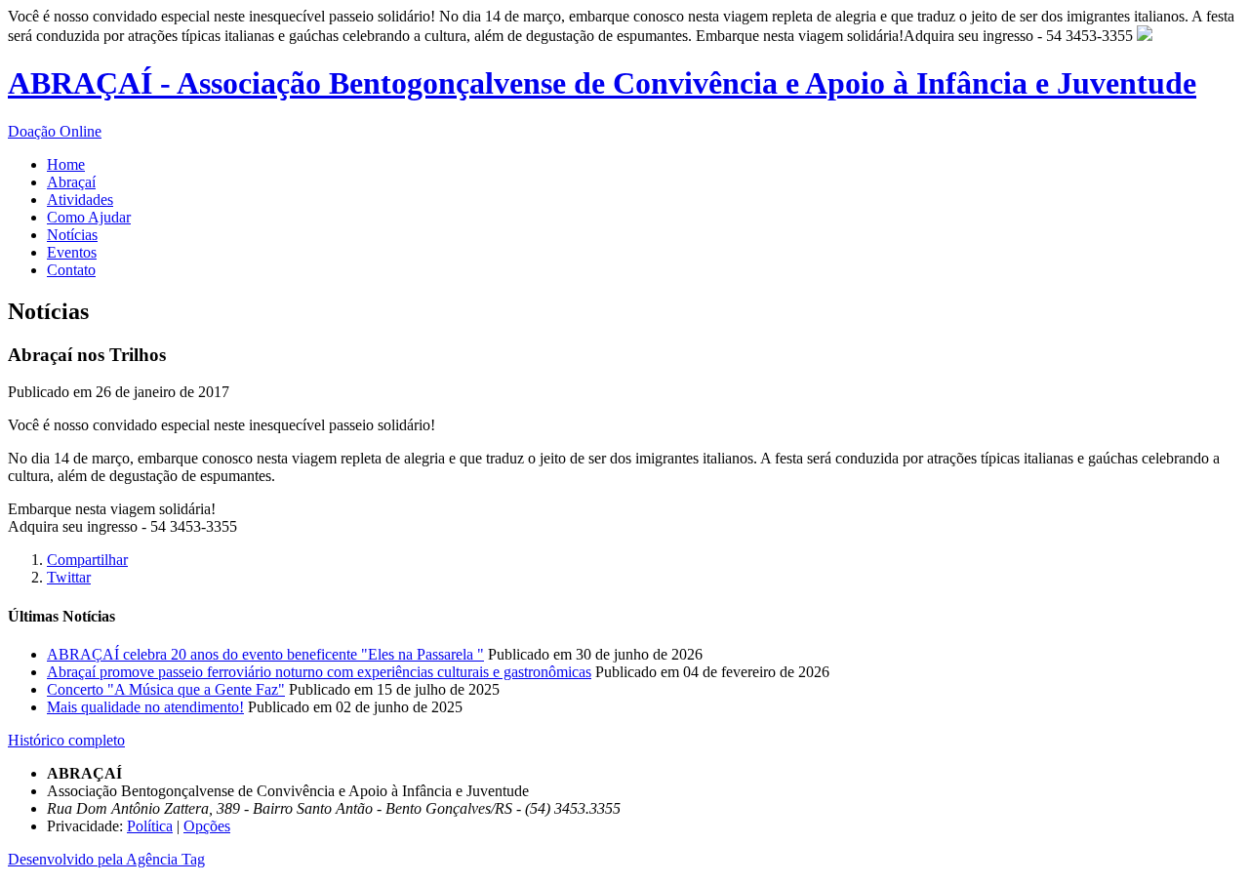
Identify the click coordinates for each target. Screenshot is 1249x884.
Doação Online (54, 131)
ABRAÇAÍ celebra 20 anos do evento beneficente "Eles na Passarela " (265, 654)
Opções (206, 826)
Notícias (72, 234)
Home (66, 164)
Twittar (69, 577)
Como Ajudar (89, 217)
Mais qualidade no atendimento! (145, 707)
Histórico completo (66, 740)
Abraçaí (71, 182)
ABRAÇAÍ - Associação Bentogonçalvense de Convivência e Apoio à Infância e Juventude (602, 82)
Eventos (72, 252)
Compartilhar (87, 559)
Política (150, 826)
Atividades (80, 199)
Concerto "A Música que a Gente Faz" (166, 689)
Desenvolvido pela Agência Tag (106, 859)
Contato (71, 269)
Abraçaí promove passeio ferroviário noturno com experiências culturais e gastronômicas (319, 671)
